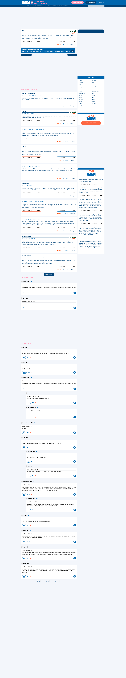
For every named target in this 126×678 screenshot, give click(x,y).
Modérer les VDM (91, 2)
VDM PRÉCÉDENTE (26, 55)
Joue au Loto (25, 183)
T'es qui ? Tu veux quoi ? (29, 93)
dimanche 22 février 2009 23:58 (28, 285)
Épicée (34, 6)
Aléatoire (28, 6)
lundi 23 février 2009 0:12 (27, 566)
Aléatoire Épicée (41, 6)
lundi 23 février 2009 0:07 (27, 533)
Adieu (24, 31)
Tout (23, 6)
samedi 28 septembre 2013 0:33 (33, 455)
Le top (48, 6)
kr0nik (24, 530)
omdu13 (30, 393)
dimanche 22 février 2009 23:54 (28, 351)
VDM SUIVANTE (72, 55)
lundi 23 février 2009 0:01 (27, 426)
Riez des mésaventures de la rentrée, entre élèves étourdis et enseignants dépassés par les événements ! (47, 50)
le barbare (30, 407)
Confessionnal (56, 6)
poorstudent (26, 481)
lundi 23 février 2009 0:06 (27, 518)
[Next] (60, 581)
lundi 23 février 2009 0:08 (27, 550)
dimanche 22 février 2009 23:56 (28, 301)
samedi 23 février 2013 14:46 (32, 501)
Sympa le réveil (26, 236)
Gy (24, 515)
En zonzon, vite (26, 256)
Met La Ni (25, 281)
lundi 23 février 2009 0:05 (27, 484)
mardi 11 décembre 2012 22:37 (33, 396)
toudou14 (30, 451)
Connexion (101, 2)
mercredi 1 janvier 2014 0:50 (32, 469)
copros (25, 547)
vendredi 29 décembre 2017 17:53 (33, 410)
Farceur (24, 146)
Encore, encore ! (49, 274)
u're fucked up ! (27, 423)
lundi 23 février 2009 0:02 (27, 441)
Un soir (24, 111)
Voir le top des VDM (91, 123)
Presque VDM (64, 6)
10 (57, 581)
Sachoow (30, 498)
